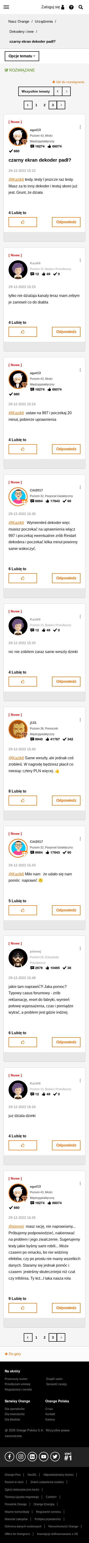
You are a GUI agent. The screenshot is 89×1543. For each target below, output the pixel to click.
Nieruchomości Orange (63, 1526)
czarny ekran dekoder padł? (40, 160)
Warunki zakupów (16, 1519)
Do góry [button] (15, 1354)
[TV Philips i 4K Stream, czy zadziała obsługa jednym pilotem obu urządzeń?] (58, 91)
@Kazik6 (16, 179)
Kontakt (50, 1414)
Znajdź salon (54, 1379)
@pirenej (16, 1226)
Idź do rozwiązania (70, 82)
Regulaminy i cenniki (18, 1389)
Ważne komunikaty (17, 1511)
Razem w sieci (14, 1482)
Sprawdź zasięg (56, 1384)
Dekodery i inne (21, 32)
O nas (49, 1409)
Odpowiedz (66, 222)
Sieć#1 (32, 1474)
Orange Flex (13, 1474)
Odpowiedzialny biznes (58, 1474)
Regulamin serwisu (48, 1511)
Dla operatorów (15, 1409)
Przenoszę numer (16, 1379)
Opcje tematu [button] (20, 56)
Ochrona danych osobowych (23, 1526)
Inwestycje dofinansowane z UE (57, 1534)
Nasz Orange (18, 21)
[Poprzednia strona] (28, 105)
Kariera (50, 1419)
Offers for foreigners (17, 1534)
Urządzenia (44, 21)
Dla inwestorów (15, 1414)
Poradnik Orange (16, 1504)
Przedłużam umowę (17, 1384)
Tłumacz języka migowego (22, 1497)
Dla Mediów (12, 1419)
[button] (80, 127)
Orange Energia (44, 1504)
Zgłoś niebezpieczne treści (22, 1489)
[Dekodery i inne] (36, 91)
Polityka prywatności (48, 1519)
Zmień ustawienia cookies (47, 1482)
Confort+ (51, 1497)
